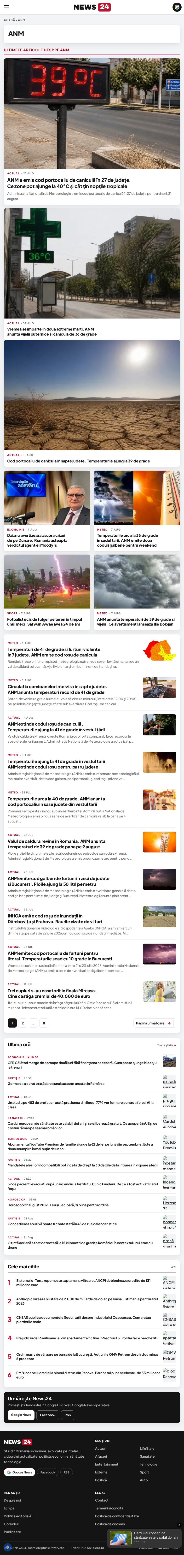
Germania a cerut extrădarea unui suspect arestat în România (56, 1083)
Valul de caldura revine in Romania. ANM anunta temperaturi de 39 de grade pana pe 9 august (57, 843)
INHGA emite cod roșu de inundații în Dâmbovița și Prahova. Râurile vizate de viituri (55, 918)
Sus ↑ (176, 1548)
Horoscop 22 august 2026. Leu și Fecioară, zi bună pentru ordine (58, 1205)
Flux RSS (163, 1548)
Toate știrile (166, 1045)
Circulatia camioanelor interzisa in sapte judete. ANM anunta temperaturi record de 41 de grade (57, 689)
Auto (144, 1480)
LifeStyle (147, 1448)
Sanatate (147, 1456)
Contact (102, 1500)
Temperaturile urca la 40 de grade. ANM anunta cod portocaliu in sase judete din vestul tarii (56, 801)
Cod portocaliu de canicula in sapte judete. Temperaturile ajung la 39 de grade (78, 460)
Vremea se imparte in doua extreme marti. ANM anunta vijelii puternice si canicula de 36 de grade (52, 331)
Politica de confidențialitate (117, 1516)
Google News (21, 1415)
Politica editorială (17, 1516)
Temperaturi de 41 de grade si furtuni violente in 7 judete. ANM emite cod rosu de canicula (54, 651)
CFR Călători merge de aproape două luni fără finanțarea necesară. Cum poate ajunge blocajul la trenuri (82, 1064)
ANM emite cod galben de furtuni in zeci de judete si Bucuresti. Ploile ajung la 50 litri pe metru (58, 881)
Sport (144, 1472)
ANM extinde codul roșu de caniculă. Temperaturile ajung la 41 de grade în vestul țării (56, 726)
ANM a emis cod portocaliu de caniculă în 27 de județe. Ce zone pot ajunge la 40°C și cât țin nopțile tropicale (69, 183)
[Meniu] (6, 7)
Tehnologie (148, 1464)
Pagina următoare (153, 1023)
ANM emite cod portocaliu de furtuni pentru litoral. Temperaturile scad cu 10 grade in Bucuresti (60, 955)
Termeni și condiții (109, 1508)
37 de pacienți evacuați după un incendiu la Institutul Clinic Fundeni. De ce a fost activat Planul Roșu (83, 1186)
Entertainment (106, 1464)
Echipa (9, 1508)
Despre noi (12, 1500)
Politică (101, 1480)
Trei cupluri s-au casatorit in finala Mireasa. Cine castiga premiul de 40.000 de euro (52, 993)
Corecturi (11, 1524)
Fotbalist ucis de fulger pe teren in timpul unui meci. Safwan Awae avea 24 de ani (44, 622)
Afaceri (101, 1456)
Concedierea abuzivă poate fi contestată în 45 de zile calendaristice (62, 1224)
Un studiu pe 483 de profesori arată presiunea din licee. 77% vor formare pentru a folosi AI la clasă (81, 1104)
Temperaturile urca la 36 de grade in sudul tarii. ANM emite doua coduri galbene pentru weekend (127, 540)
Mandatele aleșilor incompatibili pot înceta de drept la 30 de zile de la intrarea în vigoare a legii (83, 1165)
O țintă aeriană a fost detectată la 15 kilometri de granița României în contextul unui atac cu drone (80, 1245)
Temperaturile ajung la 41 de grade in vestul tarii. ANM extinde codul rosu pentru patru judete (57, 763)
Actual (100, 1448)
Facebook (48, 1415)
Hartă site (146, 1548)
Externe (101, 1472)
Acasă (9, 20)
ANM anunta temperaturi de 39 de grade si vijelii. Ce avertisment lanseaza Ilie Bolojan (136, 622)
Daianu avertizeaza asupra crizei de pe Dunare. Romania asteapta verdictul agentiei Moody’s (37, 540)
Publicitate (12, 1532)
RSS (68, 1415)
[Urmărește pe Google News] (177, 7)
